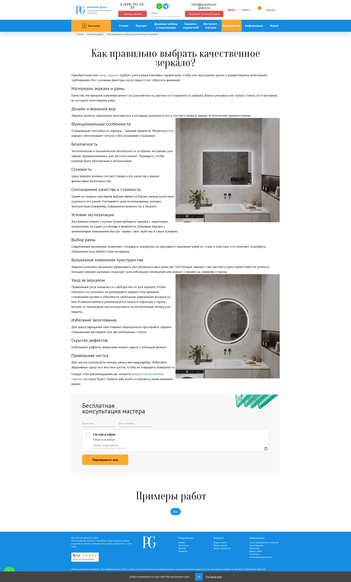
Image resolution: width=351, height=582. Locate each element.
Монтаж (182, 548)
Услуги (274, 25)
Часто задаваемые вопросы (264, 542)
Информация (254, 25)
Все (175, 511)
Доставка (183, 545)
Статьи (80, 34)
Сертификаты (256, 545)
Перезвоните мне (105, 460)
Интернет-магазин (210, 25)
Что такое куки (213, 576)
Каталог (94, 26)
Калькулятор (231, 25)
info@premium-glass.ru (204, 6)
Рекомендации (95, 34)
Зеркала (141, 25)
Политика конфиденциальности (261, 555)
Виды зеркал (220, 545)
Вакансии (254, 548)
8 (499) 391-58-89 (132, 6)
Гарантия (182, 551)
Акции (231, 10)
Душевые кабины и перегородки (166, 25)
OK (199, 576)
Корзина (267, 9)
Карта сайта (256, 551)
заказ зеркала (109, 75)
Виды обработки (222, 548)
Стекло (123, 25)
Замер (181, 542)
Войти (245, 10)
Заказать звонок (132, 14)
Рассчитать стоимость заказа (204, 14)
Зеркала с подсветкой (191, 25)
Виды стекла (220, 542)
